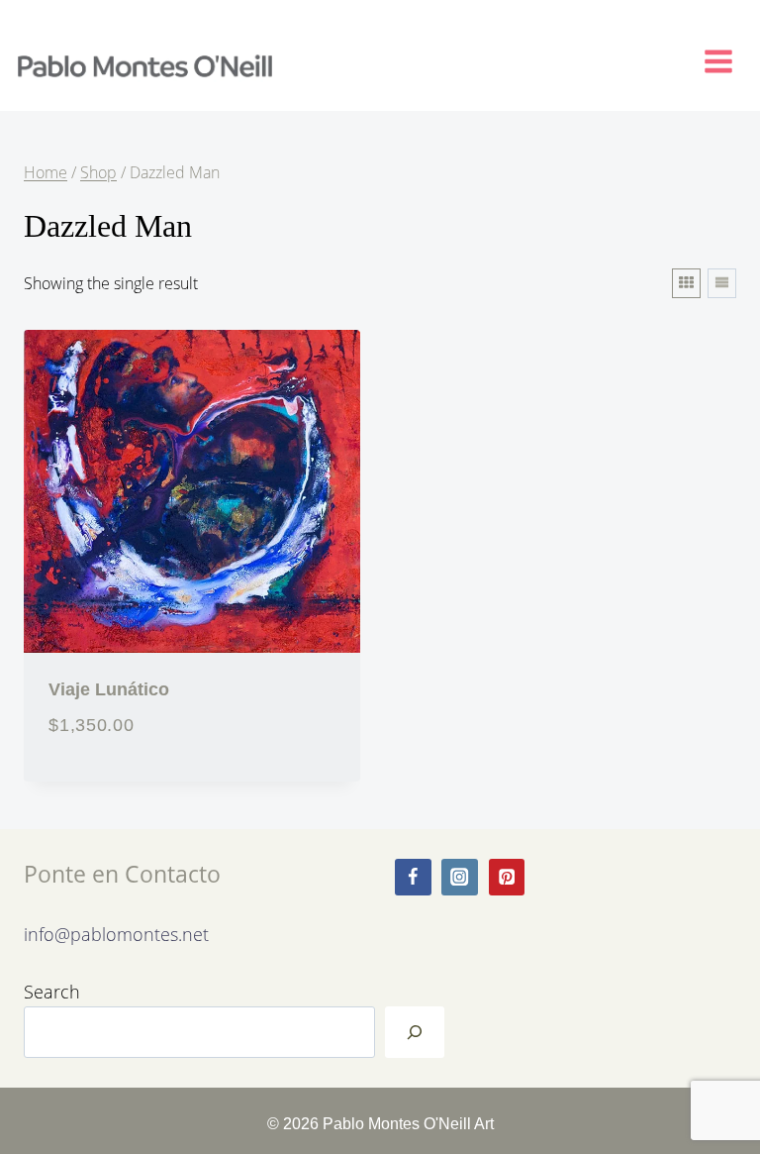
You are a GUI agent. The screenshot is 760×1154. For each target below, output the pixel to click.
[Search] (414, 1032)
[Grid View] (686, 283)
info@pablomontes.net (116, 933)
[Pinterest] (507, 877)
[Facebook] (413, 877)
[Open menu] (727, 57)
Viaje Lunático (108, 689)
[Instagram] (459, 877)
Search (52, 991)
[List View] (722, 283)
